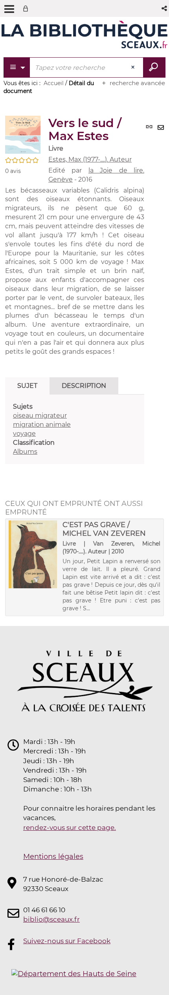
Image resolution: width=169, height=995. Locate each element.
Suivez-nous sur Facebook (66, 941)
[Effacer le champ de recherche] (133, 67)
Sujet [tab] (27, 385)
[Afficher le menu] (9, 9)
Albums (25, 451)
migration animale (42, 424)
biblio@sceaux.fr (51, 919)
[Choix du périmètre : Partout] (17, 67)
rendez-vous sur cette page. (69, 827)
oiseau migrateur (40, 415)
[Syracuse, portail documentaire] (84, 34)
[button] (165, 8)
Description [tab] (84, 385)
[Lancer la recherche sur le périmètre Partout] (154, 67)
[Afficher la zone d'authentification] (27, 8)
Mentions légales (53, 856)
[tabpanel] (74, 429)
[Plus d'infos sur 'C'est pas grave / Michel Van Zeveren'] (33, 554)
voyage (24, 433)
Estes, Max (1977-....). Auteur (90, 159)
